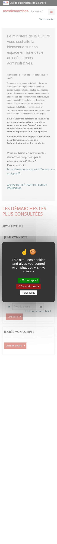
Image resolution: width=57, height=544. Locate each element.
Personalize (28, 292)
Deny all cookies (29, 286)
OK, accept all (29, 280)
